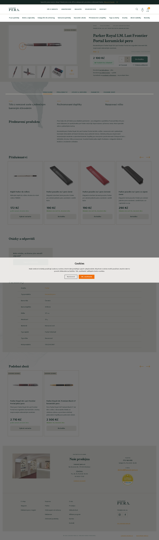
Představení (47, 92)
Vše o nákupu (52, 9)
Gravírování (66, 9)
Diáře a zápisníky (28, 18)
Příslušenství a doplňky (97, 18)
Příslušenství (62, 92)
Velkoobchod (90, 9)
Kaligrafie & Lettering (46, 18)
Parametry (95, 92)
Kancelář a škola (80, 18)
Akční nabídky (136, 18)
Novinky (147, 18)
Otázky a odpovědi (79, 92)
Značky (124, 18)
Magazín (78, 9)
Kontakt (103, 9)
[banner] (14, 9)
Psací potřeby (14, 18)
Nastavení (71, 276)
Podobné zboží (109, 92)
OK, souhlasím (86, 276)
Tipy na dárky (114, 18)
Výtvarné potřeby (64, 18)
